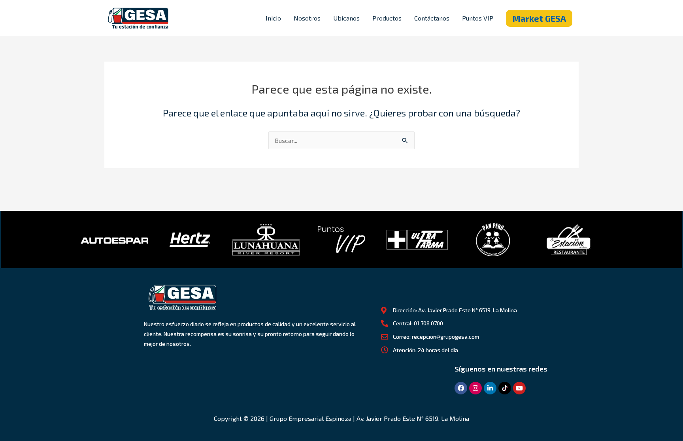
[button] (539, 18)
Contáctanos (431, 18)
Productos (387, 18)
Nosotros (307, 18)
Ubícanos (346, 18)
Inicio (273, 18)
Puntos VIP (477, 18)
